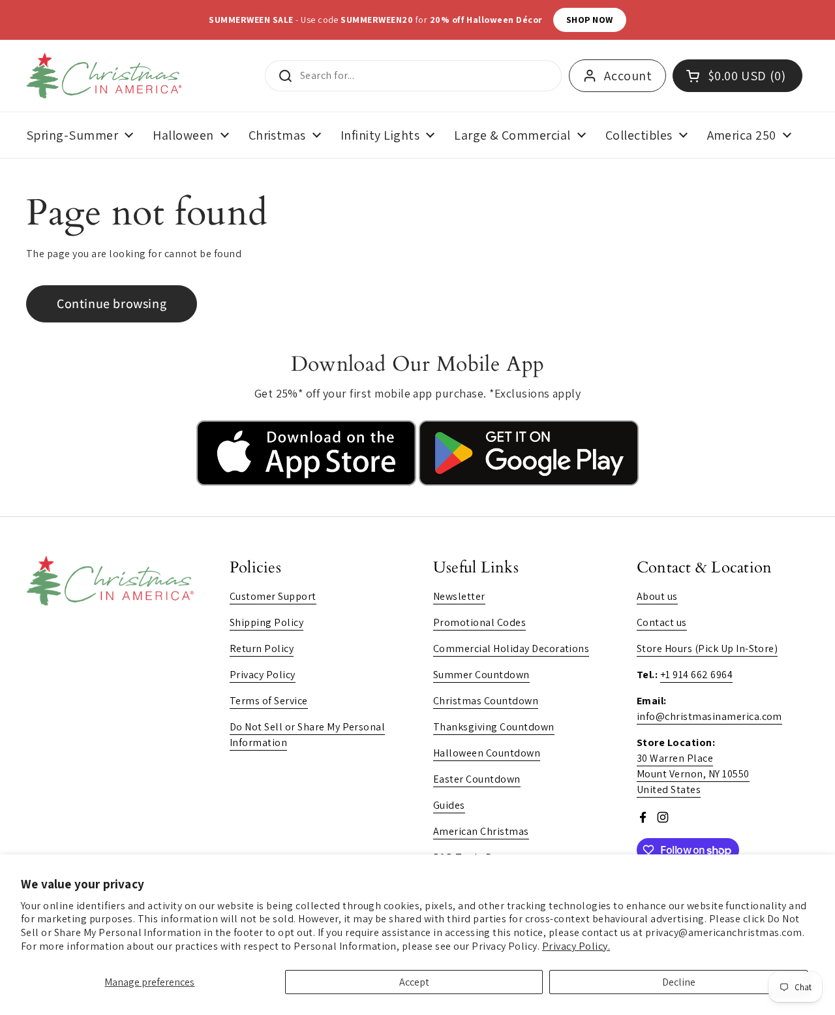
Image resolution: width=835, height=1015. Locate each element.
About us (657, 596)
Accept (414, 982)
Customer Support (273, 596)
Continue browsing (111, 303)
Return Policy (262, 648)
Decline (678, 982)
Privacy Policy (263, 674)
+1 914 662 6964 (696, 674)
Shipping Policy (266, 622)
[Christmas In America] (106, 76)
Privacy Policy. (576, 946)
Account (628, 75)
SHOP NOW (589, 19)
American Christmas (481, 831)
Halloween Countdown (486, 753)
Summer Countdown (481, 674)
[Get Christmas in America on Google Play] (529, 482)
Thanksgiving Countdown (493, 727)
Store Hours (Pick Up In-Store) (707, 648)
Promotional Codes (479, 622)
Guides (449, 805)
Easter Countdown (477, 779)
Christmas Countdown (485, 701)
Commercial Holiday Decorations (511, 648)
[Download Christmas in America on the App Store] (307, 482)
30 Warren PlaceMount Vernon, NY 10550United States (693, 773)
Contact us (662, 622)
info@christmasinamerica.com (709, 716)
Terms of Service (269, 701)
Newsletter (459, 596)
